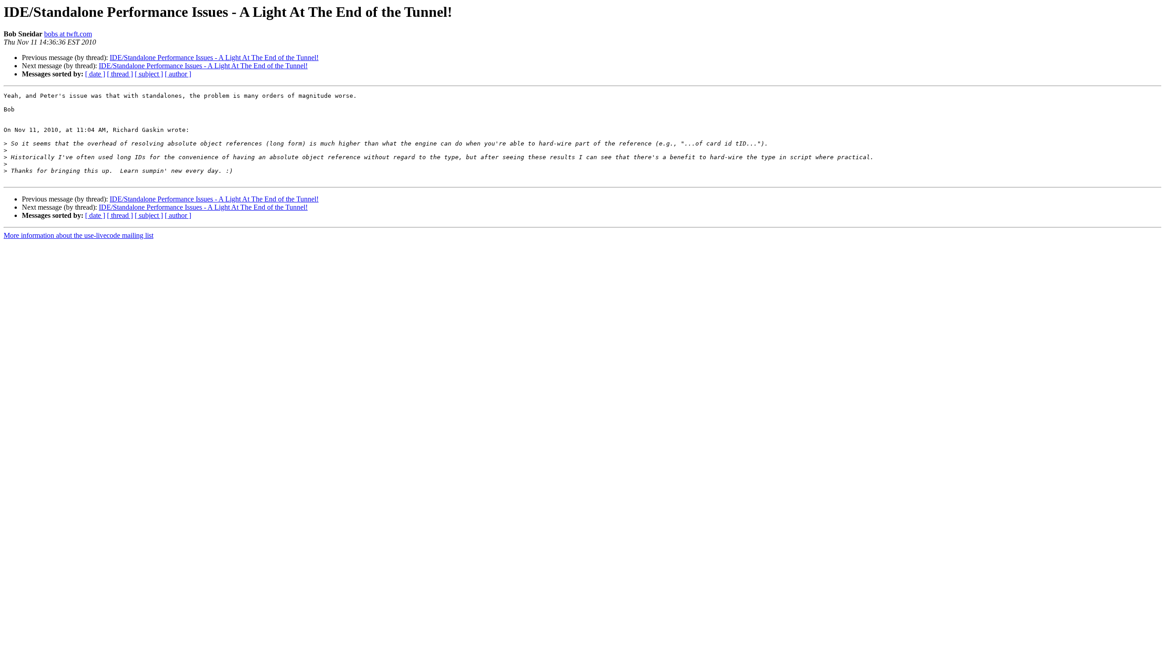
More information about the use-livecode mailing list (78, 235)
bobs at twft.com (68, 34)
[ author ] (178, 74)
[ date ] (95, 74)
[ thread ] (120, 74)
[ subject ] (149, 74)
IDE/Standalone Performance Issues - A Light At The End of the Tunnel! (214, 57)
